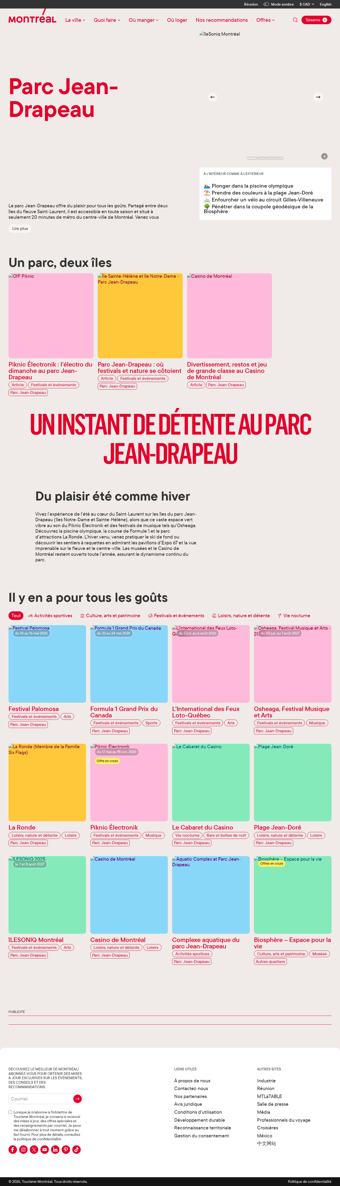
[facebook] (12, 1149)
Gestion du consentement (201, 1136)
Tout (16, 615)
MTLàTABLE (269, 1096)
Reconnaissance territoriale (202, 1128)
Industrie (266, 1081)
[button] (20, 228)
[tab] (252, 158)
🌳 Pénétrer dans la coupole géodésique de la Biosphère (258, 209)
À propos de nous (192, 1081)
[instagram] (23, 1149)
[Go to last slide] (213, 97)
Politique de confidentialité (310, 1181)
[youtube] (44, 1149)
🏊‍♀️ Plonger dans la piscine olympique (248, 185)
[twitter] (34, 1149)
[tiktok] (76, 1149)
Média (263, 1112)
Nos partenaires (190, 1096)
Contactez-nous (191, 1088)
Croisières (267, 1128)
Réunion (251, 4)
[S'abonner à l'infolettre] (77, 1099)
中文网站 (266, 1143)
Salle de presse (272, 1104)
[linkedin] (55, 1149)
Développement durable (199, 1120)
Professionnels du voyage (284, 1120)
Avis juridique (188, 1104)
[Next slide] (318, 97)
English (326, 4)
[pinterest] (66, 1149)
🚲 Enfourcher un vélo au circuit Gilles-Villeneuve (263, 199)
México (264, 1136)
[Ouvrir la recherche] (295, 20)
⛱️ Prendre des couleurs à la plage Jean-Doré (258, 192)
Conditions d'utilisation (198, 1112)
